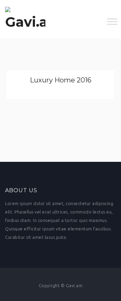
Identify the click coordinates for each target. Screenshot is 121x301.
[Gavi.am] (25, 19)
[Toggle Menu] (112, 22)
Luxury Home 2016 (60, 80)
